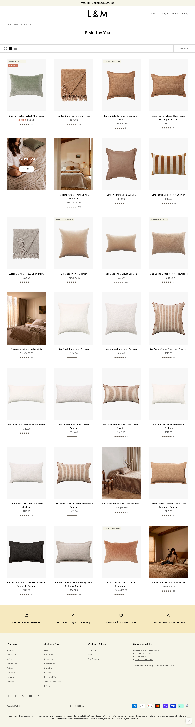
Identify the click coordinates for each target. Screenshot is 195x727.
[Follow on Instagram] (15, 696)
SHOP (26, 169)
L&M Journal (12, 664)
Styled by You (26, 25)
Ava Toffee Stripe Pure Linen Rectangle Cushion (73, 505)
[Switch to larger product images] (5, 48)
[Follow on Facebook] (8, 696)
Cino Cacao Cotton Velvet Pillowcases (168, 274)
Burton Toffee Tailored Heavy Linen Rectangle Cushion (168, 505)
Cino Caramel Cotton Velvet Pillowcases (121, 584)
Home (9, 25)
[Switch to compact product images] (15, 48)
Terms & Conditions (52, 682)
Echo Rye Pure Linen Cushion (121, 195)
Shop (16, 25)
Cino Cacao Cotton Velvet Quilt (26, 349)
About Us (10, 650)
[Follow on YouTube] (30, 696)
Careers (10, 682)
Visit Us (10, 659)
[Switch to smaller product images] (10, 48)
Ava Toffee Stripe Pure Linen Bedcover (121, 503)
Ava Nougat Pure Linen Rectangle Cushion (26, 505)
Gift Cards (48, 655)
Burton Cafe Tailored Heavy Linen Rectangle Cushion (168, 118)
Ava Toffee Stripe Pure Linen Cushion (168, 349)
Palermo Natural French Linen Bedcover (74, 196)
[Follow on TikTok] (38, 696)
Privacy (47, 686)
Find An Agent (93, 659)
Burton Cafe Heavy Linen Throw (74, 116)
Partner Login (93, 655)
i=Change (11, 677)
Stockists (11, 673)
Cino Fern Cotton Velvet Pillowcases (26, 116)
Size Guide (48, 659)
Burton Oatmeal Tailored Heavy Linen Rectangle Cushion (73, 584)
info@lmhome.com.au (144, 659)
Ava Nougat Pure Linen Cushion (121, 349)
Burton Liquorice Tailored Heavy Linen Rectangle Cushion (26, 584)
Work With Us (93, 650)
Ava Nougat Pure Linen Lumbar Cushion (74, 426)
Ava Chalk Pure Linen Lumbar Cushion (26, 424)
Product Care (49, 664)
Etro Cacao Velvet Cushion (74, 274)
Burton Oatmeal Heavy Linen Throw (26, 274)
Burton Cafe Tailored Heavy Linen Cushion (121, 118)
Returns (47, 673)
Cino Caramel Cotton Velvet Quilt (168, 582)
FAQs (46, 650)
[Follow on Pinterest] (23, 696)
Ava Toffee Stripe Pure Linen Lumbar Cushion (121, 426)
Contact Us (11, 655)
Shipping (48, 668)
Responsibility (50, 677)
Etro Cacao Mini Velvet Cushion (121, 274)
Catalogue (11, 668)
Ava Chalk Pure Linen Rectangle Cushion (168, 426)
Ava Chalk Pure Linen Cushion (74, 349)
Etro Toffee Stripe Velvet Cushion (168, 195)
